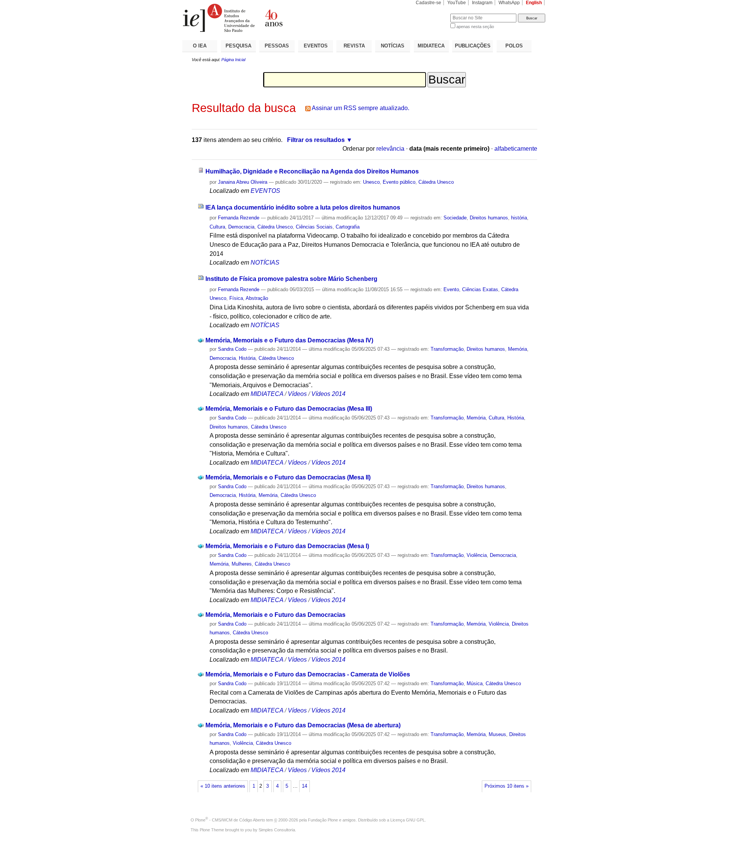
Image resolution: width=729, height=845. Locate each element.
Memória (517, 349)
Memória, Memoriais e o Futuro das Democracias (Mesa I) (287, 546)
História (247, 358)
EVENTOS (316, 46)
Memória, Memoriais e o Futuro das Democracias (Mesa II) (288, 477)
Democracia (241, 227)
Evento (451, 289)
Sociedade (455, 218)
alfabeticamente (515, 148)
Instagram (482, 2)
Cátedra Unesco (436, 182)
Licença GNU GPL (407, 820)
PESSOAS (277, 46)
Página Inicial (233, 59)
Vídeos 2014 (328, 394)
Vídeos (297, 394)
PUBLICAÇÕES (473, 46)
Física (236, 298)
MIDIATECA (431, 46)
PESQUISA (238, 46)
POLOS (514, 46)
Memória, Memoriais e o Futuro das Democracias (275, 615)
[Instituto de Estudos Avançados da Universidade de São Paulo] (273, 18)
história (519, 218)
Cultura (217, 227)
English (534, 2)
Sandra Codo (232, 349)
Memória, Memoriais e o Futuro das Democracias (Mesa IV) (289, 340)
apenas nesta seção (475, 26)
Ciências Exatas (480, 289)
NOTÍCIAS (392, 46)
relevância (390, 148)
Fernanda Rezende (238, 218)
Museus (497, 734)
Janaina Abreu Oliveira (242, 182)
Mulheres (242, 564)
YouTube (456, 2)
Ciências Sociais (314, 227)
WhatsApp (509, 2)
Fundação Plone (323, 820)
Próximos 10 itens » (506, 786)
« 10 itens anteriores (222, 786)
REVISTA (354, 46)
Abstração (257, 298)
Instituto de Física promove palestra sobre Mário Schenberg (291, 279)
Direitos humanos (489, 218)
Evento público (399, 182)
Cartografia (348, 227)
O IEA (200, 46)
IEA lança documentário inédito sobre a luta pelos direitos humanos (302, 207)
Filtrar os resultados (316, 140)
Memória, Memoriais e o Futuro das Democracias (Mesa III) (288, 408)
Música (475, 683)
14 (304, 786)
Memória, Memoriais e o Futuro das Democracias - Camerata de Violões (307, 674)
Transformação (447, 349)
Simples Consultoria (277, 830)
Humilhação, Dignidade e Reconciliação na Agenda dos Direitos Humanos (312, 171)
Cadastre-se (428, 2)
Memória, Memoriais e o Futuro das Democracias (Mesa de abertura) (303, 725)
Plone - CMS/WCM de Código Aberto (230, 820)
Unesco (371, 182)
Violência (477, 555)
